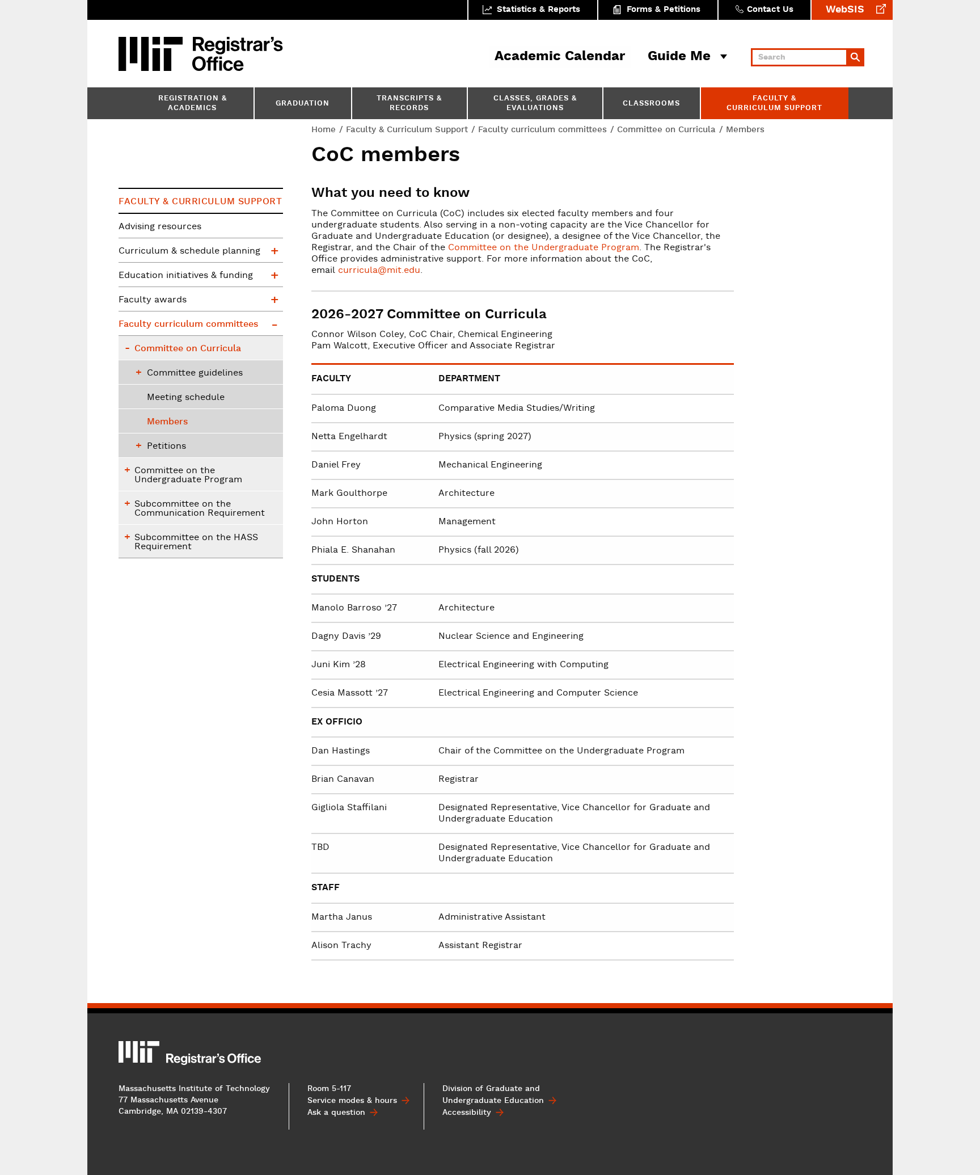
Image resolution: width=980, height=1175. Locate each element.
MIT (153, 54)
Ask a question (336, 1112)
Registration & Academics (192, 103)
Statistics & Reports (538, 10)
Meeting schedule (186, 397)
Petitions (166, 446)
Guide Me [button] (679, 57)
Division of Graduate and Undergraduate (493, 1095)
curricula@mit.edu (379, 270)
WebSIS (845, 10)
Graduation (303, 104)
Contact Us (770, 10)
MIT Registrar (238, 54)
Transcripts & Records (409, 103)
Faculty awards (153, 300)
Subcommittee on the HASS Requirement (196, 542)
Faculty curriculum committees (542, 129)
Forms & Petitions (663, 10)
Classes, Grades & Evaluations (535, 103)
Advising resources (160, 227)
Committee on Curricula (666, 129)
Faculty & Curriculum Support (774, 103)
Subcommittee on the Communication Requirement (199, 509)
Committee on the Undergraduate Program (543, 248)
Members (167, 422)
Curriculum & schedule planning (189, 251)
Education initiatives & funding (186, 275)
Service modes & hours (352, 1101)
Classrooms (651, 104)
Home (323, 129)
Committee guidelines (195, 373)
